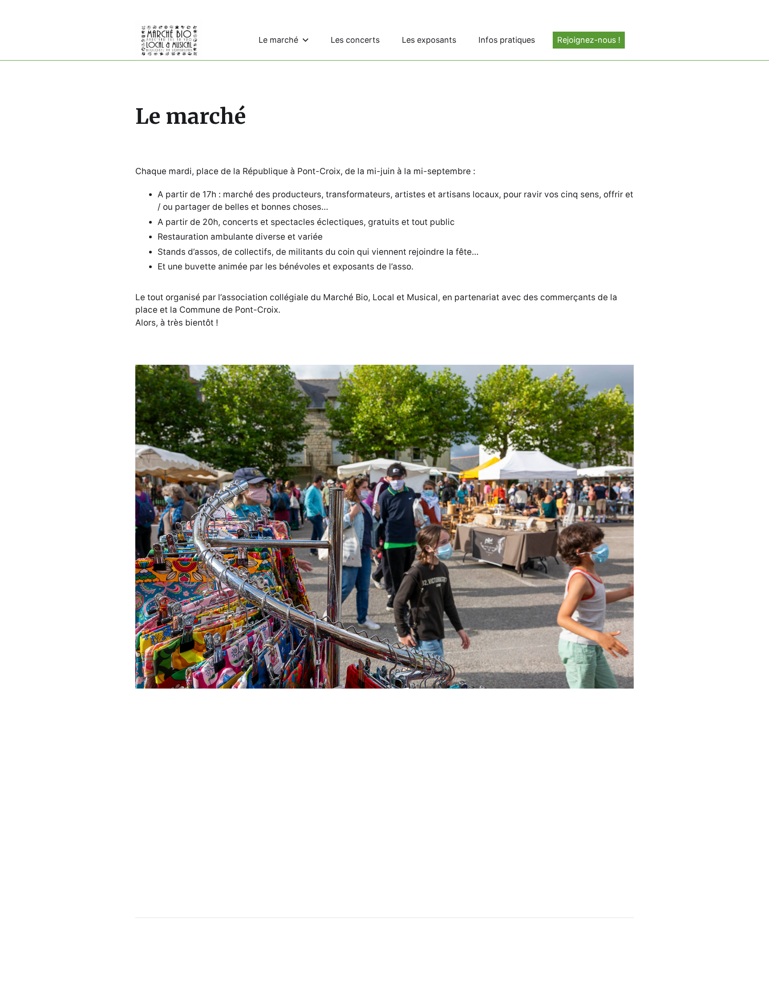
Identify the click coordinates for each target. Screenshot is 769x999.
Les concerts (355, 40)
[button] (384, 527)
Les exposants (429, 40)
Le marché (278, 40)
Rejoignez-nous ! (588, 40)
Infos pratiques (506, 40)
